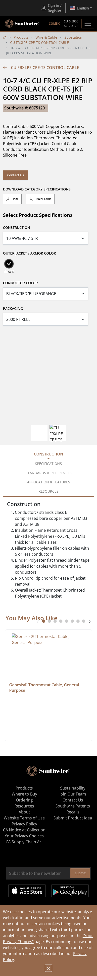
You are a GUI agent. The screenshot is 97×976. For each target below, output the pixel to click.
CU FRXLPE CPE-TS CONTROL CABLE (39, 42)
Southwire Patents (72, 806)
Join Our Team (72, 794)
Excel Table (43, 199)
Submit (80, 873)
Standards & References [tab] (49, 472)
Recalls (72, 812)
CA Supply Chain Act (24, 842)
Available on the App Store (27, 891)
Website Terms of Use (24, 818)
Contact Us (15, 175)
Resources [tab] (48, 491)
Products (21, 37)
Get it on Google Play (70, 891)
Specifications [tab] (48, 463)
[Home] (4, 37)
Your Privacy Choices (24, 836)
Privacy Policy (24, 824)
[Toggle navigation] (87, 23)
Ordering (24, 800)
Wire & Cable (46, 37)
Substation (73, 37)
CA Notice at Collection (24, 830)
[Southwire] (22, 23)
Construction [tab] (48, 453)
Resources (24, 806)
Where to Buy (24, 794)
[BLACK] (9, 264)
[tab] (43, 621)
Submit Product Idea (72, 818)
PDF (15, 199)
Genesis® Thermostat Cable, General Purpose (44, 687)
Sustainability (72, 788)
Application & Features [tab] (48, 482)
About (24, 812)
